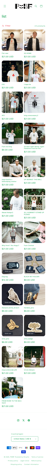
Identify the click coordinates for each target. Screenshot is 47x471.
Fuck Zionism (29, 245)
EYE (3, 84)
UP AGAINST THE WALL (33, 179)
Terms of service (37, 457)
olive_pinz (5, 339)
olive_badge (28, 339)
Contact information (31, 464)
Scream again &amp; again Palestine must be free (34, 147)
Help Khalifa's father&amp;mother (9, 180)
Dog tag (5, 276)
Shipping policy (16, 464)
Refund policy (36, 461)
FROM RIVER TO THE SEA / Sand (12, 402)
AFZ (3, 115)
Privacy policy (13, 461)
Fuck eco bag (7, 146)
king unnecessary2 (31, 115)
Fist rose (5, 53)
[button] (4, 6)
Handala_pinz (29, 308)
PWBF (12, 457)
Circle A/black (29, 370)
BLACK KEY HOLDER (31, 276)
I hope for (27, 84)
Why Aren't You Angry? (10, 245)
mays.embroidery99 (9, 370)
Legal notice (24, 461)
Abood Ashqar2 (7, 212)
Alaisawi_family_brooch (10, 308)
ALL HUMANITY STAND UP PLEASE (34, 213)
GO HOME (27, 53)
